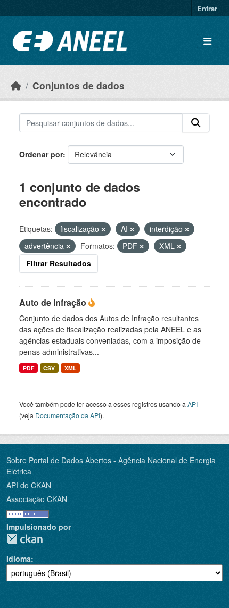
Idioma (18, 558)
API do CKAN (28, 485)
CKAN (24, 539)
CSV (49, 368)
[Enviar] (196, 122)
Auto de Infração (53, 302)
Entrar (207, 8)
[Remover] (103, 229)
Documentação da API (67, 415)
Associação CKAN (36, 499)
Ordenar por (41, 154)
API (192, 404)
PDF (28, 368)
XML (70, 368)
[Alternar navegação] (207, 41)
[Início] (16, 85)
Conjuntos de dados (78, 85)
